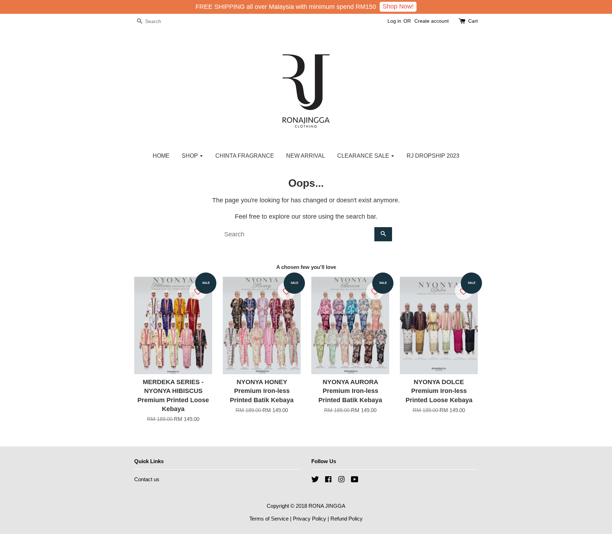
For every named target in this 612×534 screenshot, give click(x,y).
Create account (431, 21)
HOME (161, 156)
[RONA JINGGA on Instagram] (341, 480)
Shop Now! (398, 6)
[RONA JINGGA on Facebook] (328, 480)
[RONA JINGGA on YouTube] (355, 480)
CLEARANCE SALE (364, 156)
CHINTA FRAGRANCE (244, 156)
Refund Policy (346, 519)
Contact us (146, 479)
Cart (473, 21)
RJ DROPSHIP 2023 (433, 156)
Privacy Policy (309, 519)
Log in (394, 21)
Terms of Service (269, 519)
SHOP (190, 156)
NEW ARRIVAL (305, 156)
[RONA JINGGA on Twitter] (315, 480)
